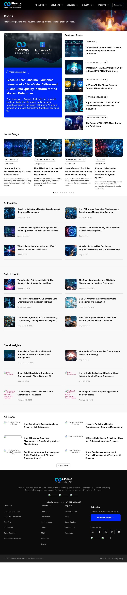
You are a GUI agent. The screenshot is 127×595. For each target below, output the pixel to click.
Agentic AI (100, 160)
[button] (53, 192)
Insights (102, 5)
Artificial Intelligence (45, 160)
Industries (87, 5)
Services (70, 5)
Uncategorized (11, 160)
